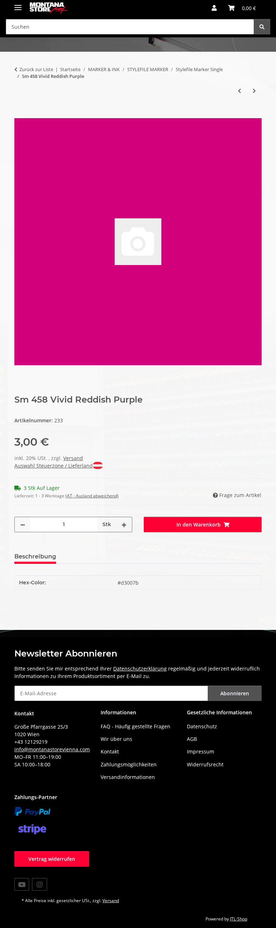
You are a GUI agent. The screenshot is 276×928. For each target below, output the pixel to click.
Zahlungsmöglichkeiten (129, 764)
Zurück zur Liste (36, 69)
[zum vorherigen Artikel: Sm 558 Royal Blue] (239, 90)
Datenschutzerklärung (140, 668)
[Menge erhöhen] (124, 524)
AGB (192, 739)
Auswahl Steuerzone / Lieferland (53, 465)
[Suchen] (262, 26)
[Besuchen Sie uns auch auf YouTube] (21, 884)
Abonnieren (234, 693)
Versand (73, 458)
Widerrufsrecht (205, 764)
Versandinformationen (128, 777)
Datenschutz (202, 726)
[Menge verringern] (23, 524)
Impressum (200, 751)
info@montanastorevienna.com (52, 749)
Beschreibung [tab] (35, 556)
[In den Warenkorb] (20, 114)
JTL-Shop (238, 919)
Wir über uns (116, 739)
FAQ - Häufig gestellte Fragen (135, 726)
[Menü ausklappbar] (18, 4)
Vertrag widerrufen (51, 858)
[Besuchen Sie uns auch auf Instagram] (39, 884)
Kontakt (110, 751)
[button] (214, 8)
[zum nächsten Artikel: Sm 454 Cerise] (254, 90)
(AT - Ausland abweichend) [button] (92, 496)
